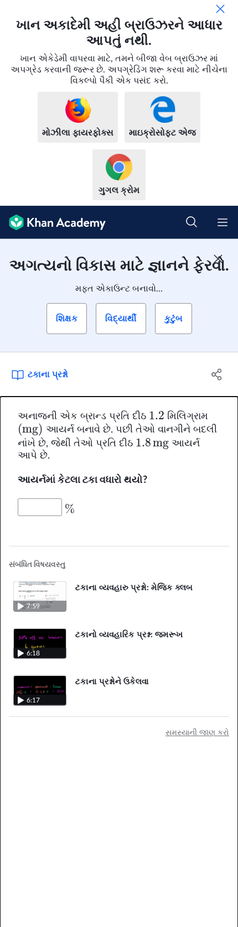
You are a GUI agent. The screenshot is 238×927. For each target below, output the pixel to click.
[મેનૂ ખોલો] (222, 222)
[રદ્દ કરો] (220, 9)
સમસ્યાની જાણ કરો (197, 733)
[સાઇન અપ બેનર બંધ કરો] (218, 259)
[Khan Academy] (53, 222)
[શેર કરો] (217, 374)
